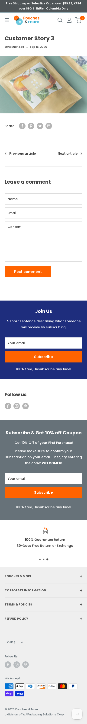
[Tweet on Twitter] (40, 126)
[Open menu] (7, 20)
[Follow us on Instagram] (16, 406)
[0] (78, 20)
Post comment (28, 271)
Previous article (22, 153)
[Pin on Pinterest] (31, 126)
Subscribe (43, 356)
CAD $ (11, 642)
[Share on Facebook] (22, 126)
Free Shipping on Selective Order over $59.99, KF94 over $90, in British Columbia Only (43, 5)
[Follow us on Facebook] (8, 406)
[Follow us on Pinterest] (25, 406)
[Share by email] (48, 126)
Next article (68, 153)
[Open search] (60, 20)
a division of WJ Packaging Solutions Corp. (34, 714)
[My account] (69, 20)
